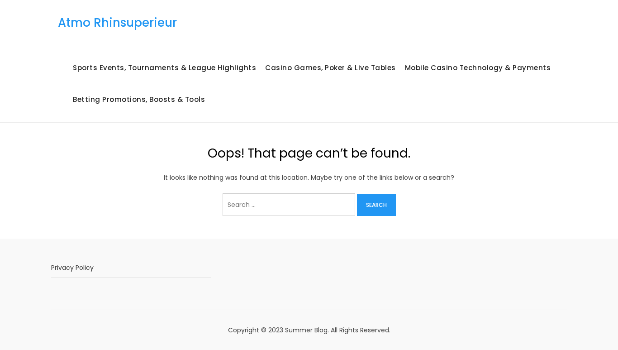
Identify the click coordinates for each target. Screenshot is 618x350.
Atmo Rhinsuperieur (117, 22)
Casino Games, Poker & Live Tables (330, 67)
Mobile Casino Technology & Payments (478, 67)
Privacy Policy (72, 267)
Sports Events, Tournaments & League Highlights (164, 67)
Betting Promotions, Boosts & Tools (139, 99)
